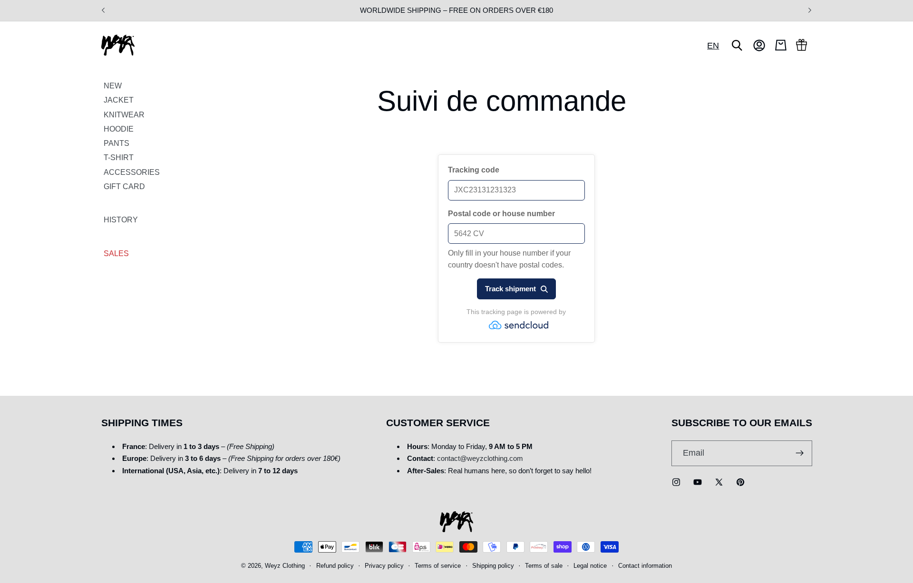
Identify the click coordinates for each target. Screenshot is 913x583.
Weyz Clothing (285, 566)
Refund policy (335, 566)
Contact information (645, 566)
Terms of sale (544, 566)
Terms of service (438, 566)
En (713, 45)
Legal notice (590, 566)
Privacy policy (384, 566)
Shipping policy (493, 566)
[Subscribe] (799, 453)
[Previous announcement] (103, 10)
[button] (737, 45)
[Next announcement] (809, 10)
